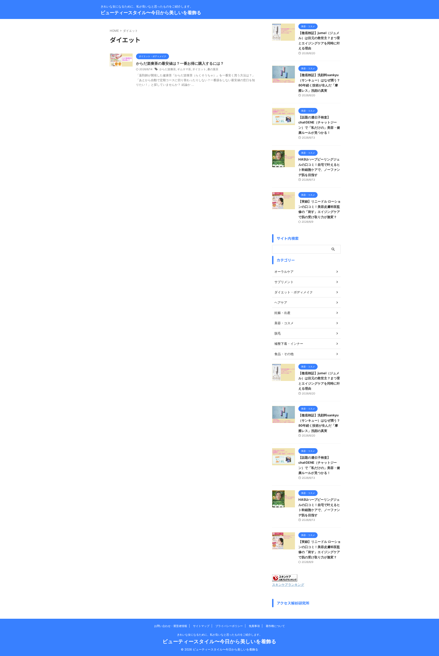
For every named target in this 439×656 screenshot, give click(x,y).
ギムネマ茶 (184, 69)
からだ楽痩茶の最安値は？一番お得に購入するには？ (180, 63)
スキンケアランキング (288, 584)
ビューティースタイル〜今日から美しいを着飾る (151, 12)
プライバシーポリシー (229, 626)
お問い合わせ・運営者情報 (170, 626)
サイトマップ (201, 626)
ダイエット (199, 69)
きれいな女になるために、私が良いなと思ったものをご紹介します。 (219, 634)
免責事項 (254, 626)
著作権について (275, 626)
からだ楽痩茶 (167, 69)
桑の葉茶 (212, 69)
